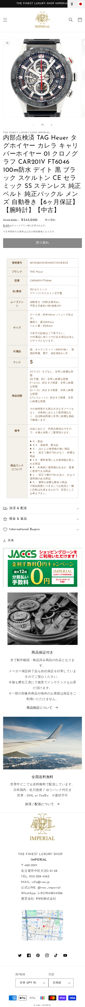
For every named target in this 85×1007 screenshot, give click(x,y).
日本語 (57, 982)
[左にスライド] (33, 124)
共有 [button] (11, 540)
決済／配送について (39, 804)
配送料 (6, 226)
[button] (5, 19)
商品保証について (39, 708)
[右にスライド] (51, 124)
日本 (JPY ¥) (28, 982)
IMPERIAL (47, 1005)
